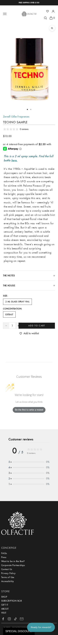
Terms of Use (7, 577)
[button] (47, 11)
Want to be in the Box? (13, 561)
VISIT (3, 612)
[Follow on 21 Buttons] (22, 619)
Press (3, 557)
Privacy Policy (8, 573)
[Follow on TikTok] (15, 619)
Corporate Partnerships (13, 565)
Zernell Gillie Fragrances (16, 116)
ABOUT (5, 608)
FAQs (4, 553)
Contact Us (6, 569)
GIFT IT (4, 604)
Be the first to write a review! (29, 409)
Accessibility (7, 581)
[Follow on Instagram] (9, 619)
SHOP (4, 596)
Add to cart (36, 325)
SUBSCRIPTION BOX (11, 600)
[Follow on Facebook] (3, 619)
